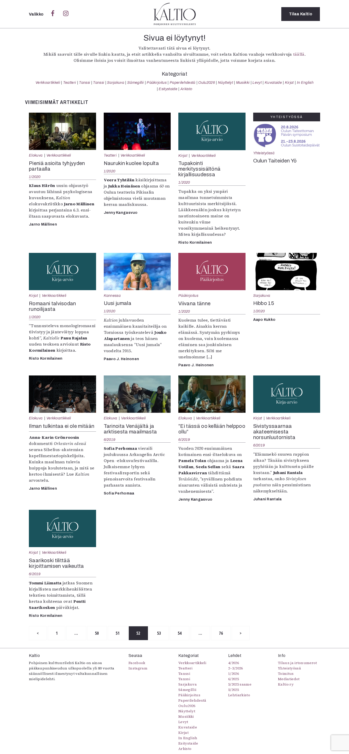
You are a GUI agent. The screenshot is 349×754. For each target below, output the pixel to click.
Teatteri (69, 82)
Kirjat (289, 82)
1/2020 (35, 177)
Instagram (138, 668)
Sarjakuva (115, 82)
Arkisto (186, 89)
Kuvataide (273, 82)
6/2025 (233, 678)
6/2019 (109, 440)
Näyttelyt (225, 82)
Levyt (257, 82)
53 (159, 633)
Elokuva (35, 155)
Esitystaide (168, 89)
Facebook (137, 662)
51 (118, 633)
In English (305, 82)
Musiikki (243, 82)
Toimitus (286, 673)
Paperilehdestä (182, 82)
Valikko (36, 14)
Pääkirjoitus (157, 82)
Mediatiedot (289, 678)
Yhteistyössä (263, 153)
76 (221, 633)
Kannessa (112, 295)
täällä (299, 54)
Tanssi (84, 82)
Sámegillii (135, 82)
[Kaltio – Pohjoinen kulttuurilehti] (175, 14)
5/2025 (233, 689)
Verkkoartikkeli (48, 82)
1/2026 (233, 673)
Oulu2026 (206, 82)
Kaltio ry (286, 684)
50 (97, 633)
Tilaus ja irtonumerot (297, 662)
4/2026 (233, 662)
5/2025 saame (239, 684)
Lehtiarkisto (239, 695)
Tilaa (300, 14)
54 (180, 633)
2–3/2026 (235, 668)
